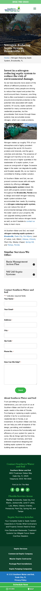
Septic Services (20, 549)
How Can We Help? (12, 362)
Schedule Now (20, 584)
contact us (30, 221)
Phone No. (9, 351)
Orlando (32, 239)
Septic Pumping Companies (20, 569)
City (6, 330)
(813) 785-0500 (20, 2)
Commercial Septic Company (20, 554)
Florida (16, 245)
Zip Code (8, 341)
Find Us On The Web (20, 485)
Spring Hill (29, 242)
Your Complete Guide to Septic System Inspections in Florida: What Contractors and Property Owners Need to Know (20, 524)
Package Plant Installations (20, 564)
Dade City (18, 236)
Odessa (25, 239)
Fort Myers (27, 236)
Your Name (9, 299)
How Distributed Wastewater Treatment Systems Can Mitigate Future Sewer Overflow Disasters (20, 533)
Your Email (9, 309)
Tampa (10, 245)
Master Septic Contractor (20, 559)
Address (8, 320)
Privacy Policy (20, 580)
